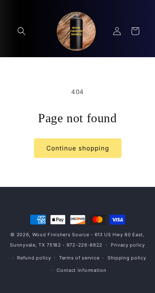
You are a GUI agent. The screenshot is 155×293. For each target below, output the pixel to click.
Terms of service (79, 258)
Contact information (81, 270)
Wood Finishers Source (60, 234)
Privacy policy (128, 245)
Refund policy (34, 258)
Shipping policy (126, 258)
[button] (21, 31)
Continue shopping (77, 148)
